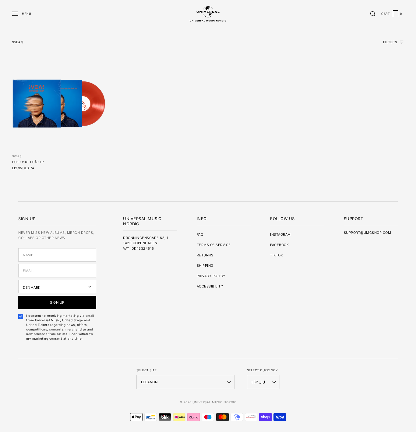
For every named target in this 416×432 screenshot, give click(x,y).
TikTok (276, 255)
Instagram (280, 234)
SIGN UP (57, 302)
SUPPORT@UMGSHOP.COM (367, 232)
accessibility (210, 286)
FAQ (200, 234)
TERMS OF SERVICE (214, 245)
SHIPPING (205, 265)
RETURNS (205, 255)
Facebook (279, 245)
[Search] (372, 13)
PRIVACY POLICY (211, 276)
